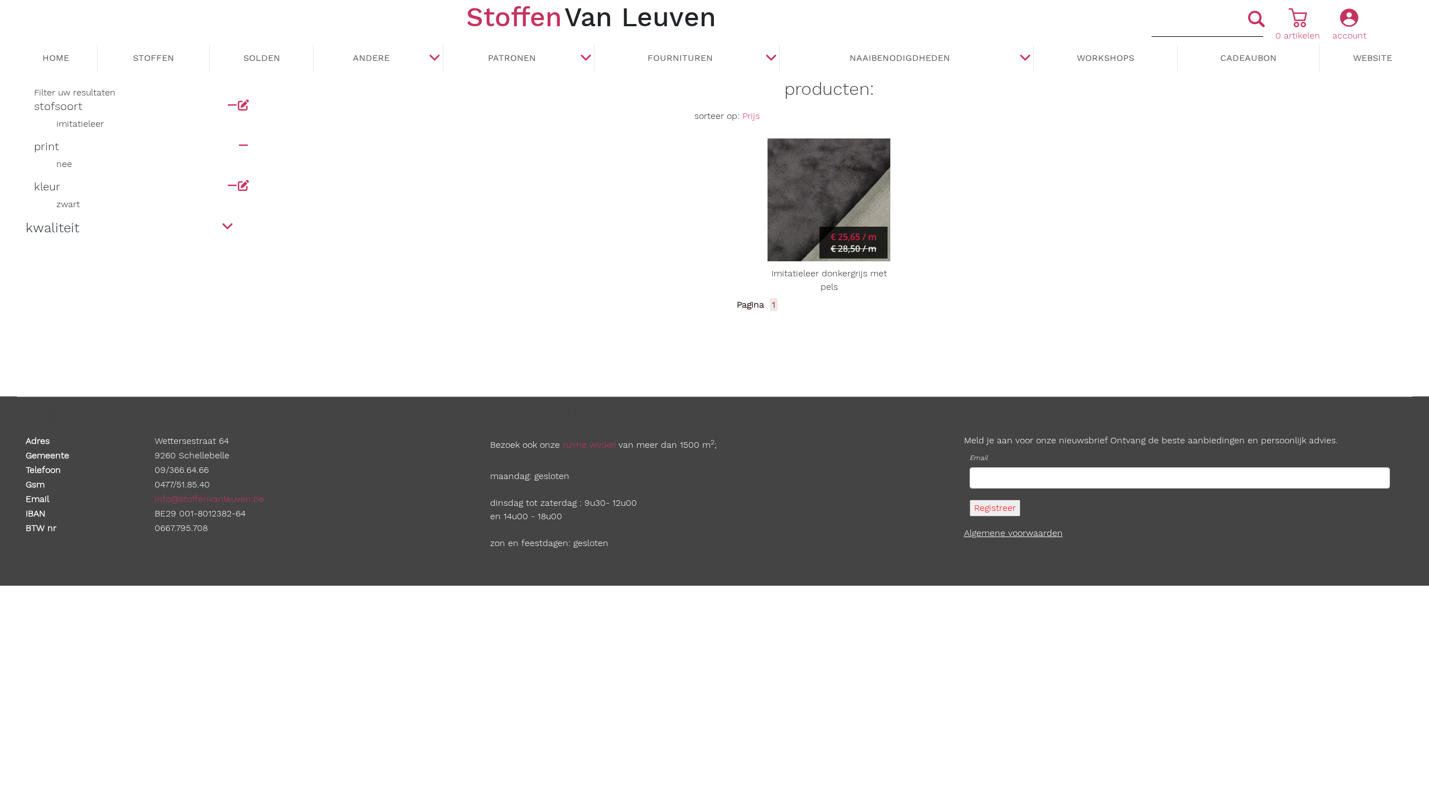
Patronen (512, 57)
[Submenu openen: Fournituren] (771, 58)
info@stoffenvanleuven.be (209, 499)
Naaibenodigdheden (900, 57)
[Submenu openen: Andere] (434, 58)
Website (1372, 57)
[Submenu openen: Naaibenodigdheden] (1025, 58)
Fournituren (680, 57)
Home (55, 57)
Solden (261, 57)
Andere (371, 57)
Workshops (1105, 57)
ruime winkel (589, 444)
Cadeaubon (1248, 57)
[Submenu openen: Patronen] (585, 58)
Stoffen (153, 57)
